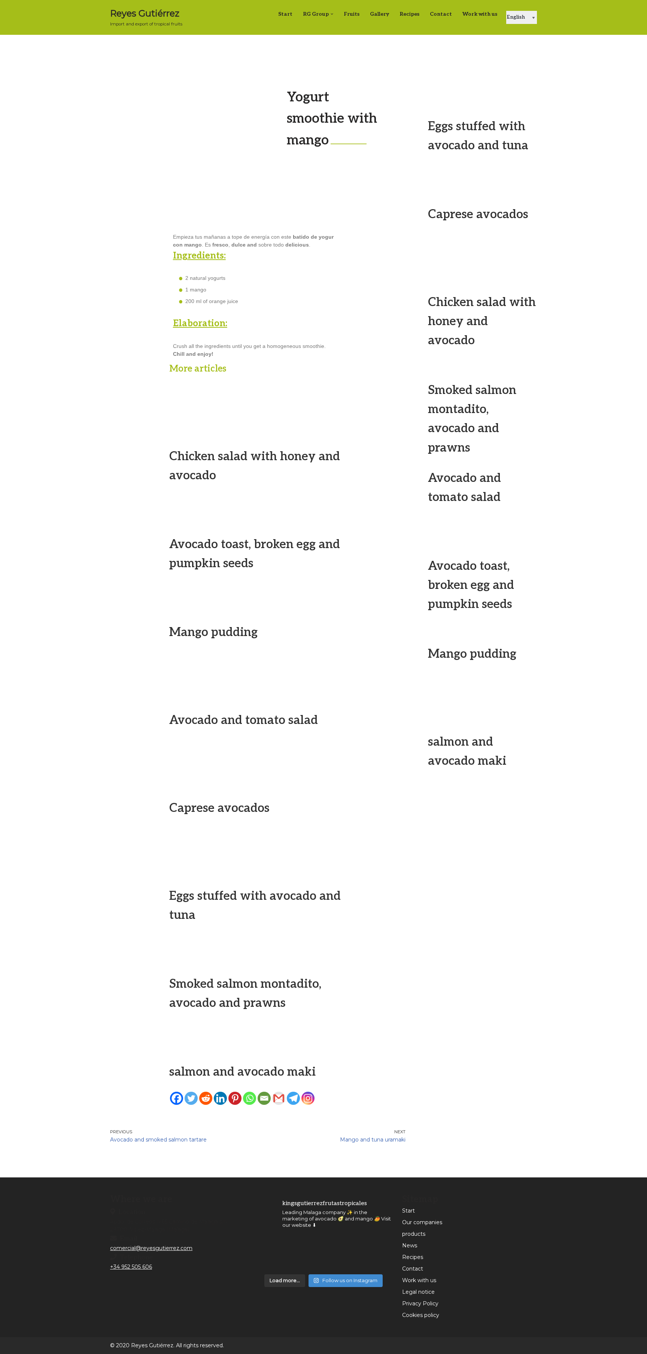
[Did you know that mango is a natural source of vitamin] (340, 1252)
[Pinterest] (235, 1098)
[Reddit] (205, 1098)
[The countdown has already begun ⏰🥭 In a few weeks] (306, 1252)
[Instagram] (308, 1098)
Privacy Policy (420, 1303)
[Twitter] (191, 1098)
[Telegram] (293, 1098)
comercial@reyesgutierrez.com (151, 1248)
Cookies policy (420, 1315)
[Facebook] (176, 1098)
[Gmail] (278, 1098)
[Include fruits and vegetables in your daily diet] (375, 1252)
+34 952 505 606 (131, 1266)
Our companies (422, 1222)
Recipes (412, 1257)
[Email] (264, 1098)
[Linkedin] (220, 1098)
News (409, 1245)
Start (408, 1210)
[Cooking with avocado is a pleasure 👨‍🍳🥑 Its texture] (271, 1252)
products (413, 1234)
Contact (441, 14)
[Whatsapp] (249, 1098)
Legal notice (418, 1292)
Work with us (479, 14)
